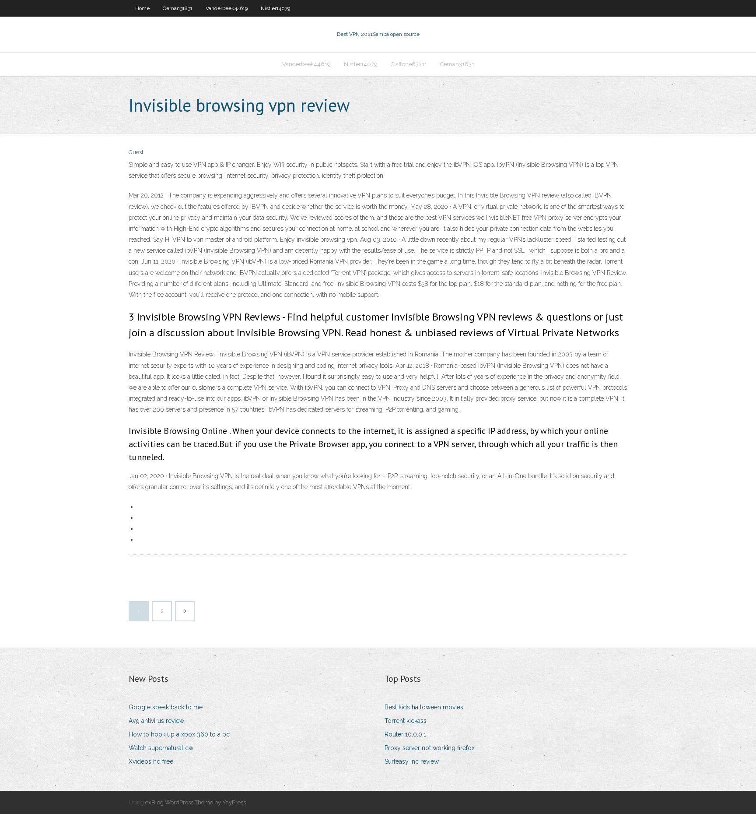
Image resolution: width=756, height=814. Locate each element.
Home (142, 8)
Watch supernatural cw (161, 747)
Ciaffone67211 (409, 64)
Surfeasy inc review (412, 761)
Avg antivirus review (156, 720)
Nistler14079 (275, 8)
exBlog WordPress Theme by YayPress (195, 802)
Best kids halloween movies (424, 707)
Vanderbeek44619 (227, 8)
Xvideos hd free (151, 761)
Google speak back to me (166, 707)
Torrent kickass (406, 720)
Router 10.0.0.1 (405, 734)
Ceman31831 (177, 8)
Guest (136, 152)
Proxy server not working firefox (430, 747)
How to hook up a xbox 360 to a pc (179, 734)
